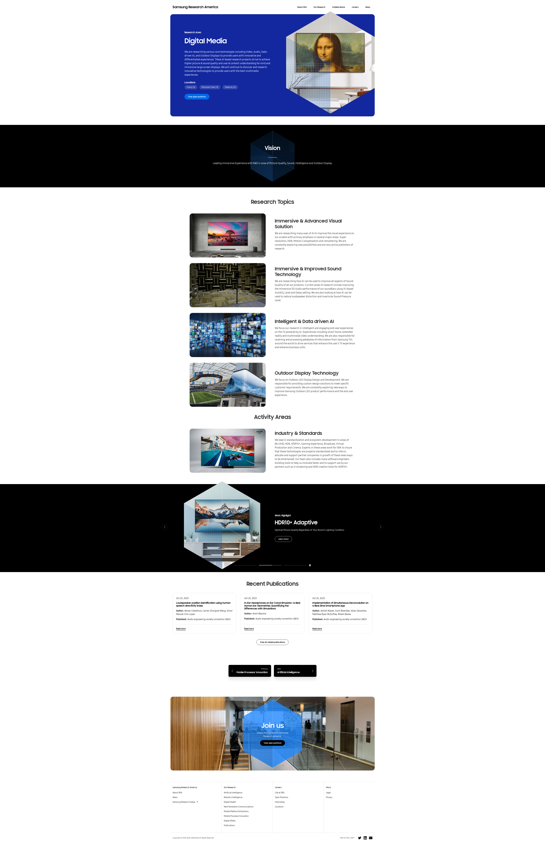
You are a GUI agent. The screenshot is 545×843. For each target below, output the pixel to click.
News (367, 7)
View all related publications (272, 642)
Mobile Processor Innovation (236, 816)
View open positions (272, 743)
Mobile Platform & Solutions (236, 811)
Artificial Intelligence (233, 792)
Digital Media (229, 820)
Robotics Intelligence (233, 797)
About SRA (302, 7)
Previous (164, 527)
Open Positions (281, 797)
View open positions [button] (197, 96)
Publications (229, 825)
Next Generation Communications (238, 806)
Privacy (329, 797)
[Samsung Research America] (195, 7)
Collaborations (338, 7)
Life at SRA (279, 792)
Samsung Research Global (184, 802)
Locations (279, 806)
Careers (355, 7)
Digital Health (230, 802)
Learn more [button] (283, 540)
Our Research (319, 7)
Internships (280, 802)
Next (380, 527)
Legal (328, 792)
